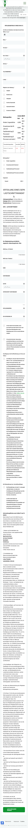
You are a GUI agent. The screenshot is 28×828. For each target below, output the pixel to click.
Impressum (16, 821)
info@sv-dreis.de (20, 393)
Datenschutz (8, 821)
